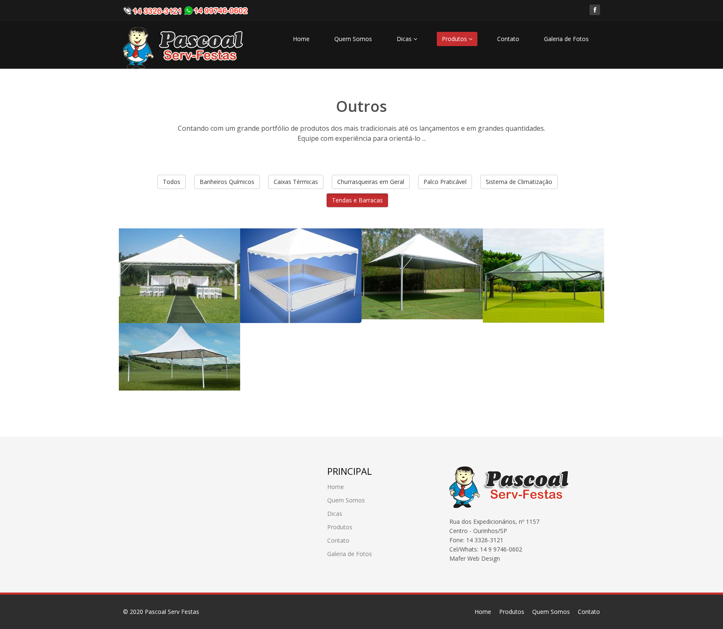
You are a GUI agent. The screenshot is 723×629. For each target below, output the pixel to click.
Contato (508, 39)
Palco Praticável (445, 182)
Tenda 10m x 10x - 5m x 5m (538, 255)
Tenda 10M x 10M (415, 250)
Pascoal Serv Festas (172, 612)
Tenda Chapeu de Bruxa (172, 350)
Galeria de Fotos (566, 39)
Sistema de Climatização (519, 182)
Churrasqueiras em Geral (370, 182)
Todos (171, 182)
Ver (142, 291)
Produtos (455, 39)
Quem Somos (353, 39)
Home (301, 39)
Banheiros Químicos (227, 182)
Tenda (267, 250)
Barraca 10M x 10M (176, 250)
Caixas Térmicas (296, 182)
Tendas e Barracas (357, 200)
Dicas (405, 39)
